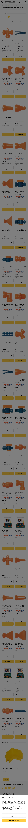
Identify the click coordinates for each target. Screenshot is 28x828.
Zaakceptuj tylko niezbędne (14, 812)
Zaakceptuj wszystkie (14, 820)
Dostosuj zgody (14, 816)
